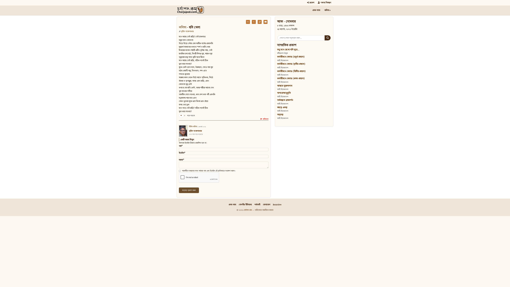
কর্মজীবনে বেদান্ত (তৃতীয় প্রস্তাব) (291, 64)
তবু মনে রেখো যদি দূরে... (288, 50)
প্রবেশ (311, 2)
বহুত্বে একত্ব (282, 107)
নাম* (181, 146)
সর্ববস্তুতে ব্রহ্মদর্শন (285, 100)
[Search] (328, 37)
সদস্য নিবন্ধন (325, 2)
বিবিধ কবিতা (193, 126)
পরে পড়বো (191, 115)
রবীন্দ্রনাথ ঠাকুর (282, 53)
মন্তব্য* (181, 160)
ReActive (277, 204)
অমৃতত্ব (280, 115)
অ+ (248, 22)
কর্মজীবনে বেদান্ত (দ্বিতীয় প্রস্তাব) (291, 71)
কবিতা (326, 10)
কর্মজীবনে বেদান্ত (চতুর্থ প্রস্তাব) (290, 57)
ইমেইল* (182, 153)
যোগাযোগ (266, 204)
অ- (254, 22)
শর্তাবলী (257, 204)
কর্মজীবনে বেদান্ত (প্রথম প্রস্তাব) (291, 78)
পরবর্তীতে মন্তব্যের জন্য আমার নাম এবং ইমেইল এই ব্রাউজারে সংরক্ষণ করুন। (209, 170)
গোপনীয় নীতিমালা (245, 204)
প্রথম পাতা (316, 10)
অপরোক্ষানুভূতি (284, 93)
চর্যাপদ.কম (248, 210)
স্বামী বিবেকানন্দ (282, 60)
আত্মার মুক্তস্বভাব (284, 86)
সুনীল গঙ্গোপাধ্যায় (187, 31)
